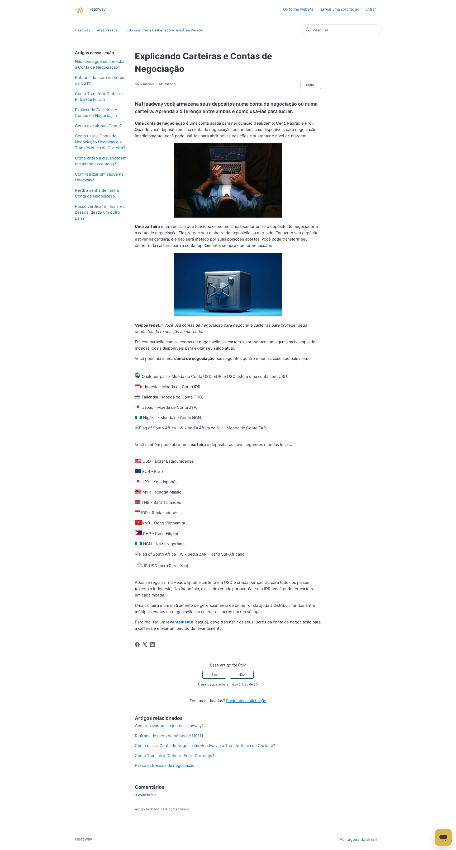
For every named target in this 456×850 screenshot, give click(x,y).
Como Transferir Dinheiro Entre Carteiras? (99, 96)
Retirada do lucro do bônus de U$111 (100, 80)
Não (242, 675)
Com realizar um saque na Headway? (99, 177)
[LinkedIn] (152, 644)
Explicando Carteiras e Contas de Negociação (96, 112)
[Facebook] (137, 644)
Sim (214, 675)
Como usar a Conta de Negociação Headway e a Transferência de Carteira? (100, 141)
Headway (82, 30)
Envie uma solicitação (246, 700)
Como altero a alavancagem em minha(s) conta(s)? (100, 161)
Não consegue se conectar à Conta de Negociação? (100, 64)
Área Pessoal (107, 30)
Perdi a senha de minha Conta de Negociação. (97, 193)
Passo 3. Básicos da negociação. (165, 765)
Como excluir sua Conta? (98, 125)
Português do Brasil (359, 839)
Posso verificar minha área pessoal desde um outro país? (100, 212)
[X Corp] (144, 644)
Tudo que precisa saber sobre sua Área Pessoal (164, 30)
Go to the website (298, 9)
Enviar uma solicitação (340, 9)
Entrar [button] (370, 9)
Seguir (311, 85)
